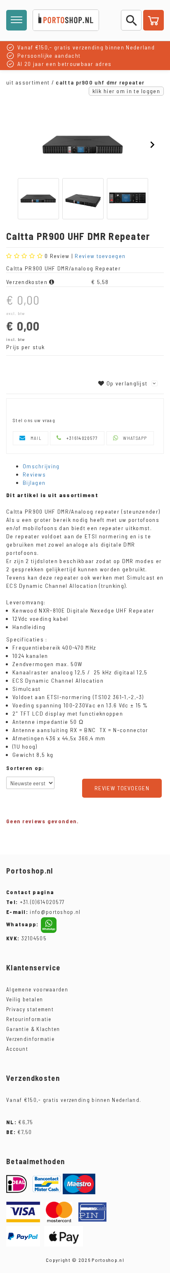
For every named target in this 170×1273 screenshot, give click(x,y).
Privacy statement (30, 1009)
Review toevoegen (100, 255)
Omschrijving (41, 466)
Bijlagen (34, 482)
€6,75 (19, 1122)
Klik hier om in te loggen (126, 90)
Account (17, 1048)
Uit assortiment (28, 82)
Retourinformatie (29, 1019)
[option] (83, 145)
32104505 (26, 938)
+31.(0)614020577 (42, 902)
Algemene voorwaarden (37, 989)
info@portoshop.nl (43, 912)
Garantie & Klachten (33, 1029)
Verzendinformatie (30, 1039)
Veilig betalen (24, 999)
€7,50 (19, 1132)
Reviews (34, 474)
